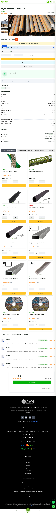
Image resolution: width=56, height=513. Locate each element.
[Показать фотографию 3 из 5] (40, 202)
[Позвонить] (48, 1)
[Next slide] (52, 25)
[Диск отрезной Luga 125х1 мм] (40, 304)
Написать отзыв (32, 382)
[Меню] (54, 1)
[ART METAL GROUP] (4, 1)
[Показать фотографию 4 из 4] (41, 238)
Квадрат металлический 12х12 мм (38, 278)
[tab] (29, 35)
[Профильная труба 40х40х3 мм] (40, 232)
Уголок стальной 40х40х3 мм (10, 207)
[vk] (26, 417)
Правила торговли (28, 494)
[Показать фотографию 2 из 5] (39, 202)
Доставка (28, 459)
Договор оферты (28, 496)
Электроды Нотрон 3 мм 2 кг (10, 171)
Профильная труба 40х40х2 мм (11, 278)
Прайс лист (28, 470)
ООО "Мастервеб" (35, 505)
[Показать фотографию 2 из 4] (13, 202)
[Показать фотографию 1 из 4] (12, 202)
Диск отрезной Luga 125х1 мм (36, 314)
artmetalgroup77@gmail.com (28, 441)
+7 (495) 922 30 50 (28, 434)
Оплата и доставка (39, 150)
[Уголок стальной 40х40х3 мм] (14, 196)
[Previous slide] (10, 25)
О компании (28, 473)
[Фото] (31, 25)
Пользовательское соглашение (28, 488)
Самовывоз (50, 150)
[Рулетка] (53, 506)
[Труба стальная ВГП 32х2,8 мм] (14, 232)
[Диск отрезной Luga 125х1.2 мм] (14, 304)
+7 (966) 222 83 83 (13, 76)
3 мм (3, 88)
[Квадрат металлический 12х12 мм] (40, 268)
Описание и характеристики (25, 150)
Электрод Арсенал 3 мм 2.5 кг (37, 171)
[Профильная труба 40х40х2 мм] (14, 268)
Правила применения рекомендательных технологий (28, 491)
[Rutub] (33, 417)
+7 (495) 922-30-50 (13, 74)
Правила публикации (45, 388)
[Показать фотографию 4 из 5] (41, 202)
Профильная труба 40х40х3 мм (37, 243)
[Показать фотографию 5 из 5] (15, 238)
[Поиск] (51, 1)
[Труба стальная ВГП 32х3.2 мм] (40, 196)
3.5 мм (7, 88)
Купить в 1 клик (28, 66)
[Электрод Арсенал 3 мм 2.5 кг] (40, 161)
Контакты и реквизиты (28, 478)
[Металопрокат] (28, 402)
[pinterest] (22, 417)
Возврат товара (28, 468)
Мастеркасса (34, 421)
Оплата (28, 465)
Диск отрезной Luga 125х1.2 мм (11, 314)
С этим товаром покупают (9, 150)
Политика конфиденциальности (28, 486)
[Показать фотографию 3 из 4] (14, 202)
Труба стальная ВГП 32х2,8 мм (10, 243)
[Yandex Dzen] (30, 417)
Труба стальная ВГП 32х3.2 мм (37, 207)
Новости (28, 476)
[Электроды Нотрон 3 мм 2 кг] (14, 161)
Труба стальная (10, 5)
